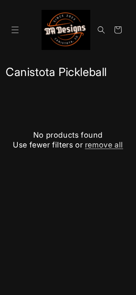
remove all (104, 144)
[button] (15, 30)
